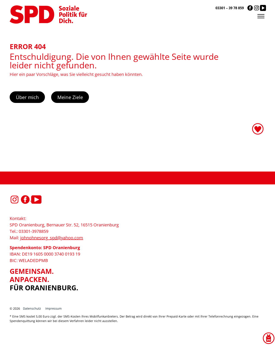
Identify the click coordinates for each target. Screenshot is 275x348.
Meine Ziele (70, 97)
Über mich (27, 97)
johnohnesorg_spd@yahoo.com (51, 238)
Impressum (53, 308)
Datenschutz (32, 308)
